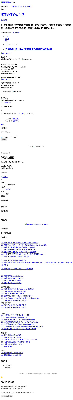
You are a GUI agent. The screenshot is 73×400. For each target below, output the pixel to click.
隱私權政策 (47, 373)
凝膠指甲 (16, 121)
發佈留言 (4, 139)
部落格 (7, 39)
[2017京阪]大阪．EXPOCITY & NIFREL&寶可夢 (17, 296)
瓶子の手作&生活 (13, 14)
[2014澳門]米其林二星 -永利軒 (11, 335)
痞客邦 (19, 113)
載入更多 (4, 128)
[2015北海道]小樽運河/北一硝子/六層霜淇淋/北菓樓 (18, 320)
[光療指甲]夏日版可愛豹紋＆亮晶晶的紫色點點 (28, 49)
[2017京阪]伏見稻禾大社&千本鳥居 (13, 294)
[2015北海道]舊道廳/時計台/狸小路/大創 (14, 317)
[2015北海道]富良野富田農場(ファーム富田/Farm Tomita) (19, 322)
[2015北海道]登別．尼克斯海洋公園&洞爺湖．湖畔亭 (18, 329)
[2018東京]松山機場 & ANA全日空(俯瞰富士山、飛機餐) (19, 243)
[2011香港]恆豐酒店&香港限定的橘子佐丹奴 (15, 342)
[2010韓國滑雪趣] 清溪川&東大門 (12, 353)
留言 (23, 113)
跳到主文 (4, 20)
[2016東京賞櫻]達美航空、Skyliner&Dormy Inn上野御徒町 (20, 263)
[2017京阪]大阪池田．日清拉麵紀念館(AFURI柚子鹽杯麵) (20, 298)
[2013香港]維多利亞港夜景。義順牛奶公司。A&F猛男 (19, 340)
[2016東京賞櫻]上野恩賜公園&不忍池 (13, 260)
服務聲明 (54, 373)
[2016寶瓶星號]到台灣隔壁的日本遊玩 (13, 307)
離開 (11, 396)
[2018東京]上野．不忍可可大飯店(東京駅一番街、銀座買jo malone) (23, 254)
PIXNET (22, 373)
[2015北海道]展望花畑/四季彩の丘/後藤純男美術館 (17, 324)
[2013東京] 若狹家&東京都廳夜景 (12, 278)
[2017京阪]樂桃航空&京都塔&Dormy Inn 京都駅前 (17, 289)
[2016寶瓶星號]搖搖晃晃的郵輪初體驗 (13, 305)
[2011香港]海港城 (6, 346)
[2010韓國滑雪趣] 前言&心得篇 (11, 355)
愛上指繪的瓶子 (6, 102)
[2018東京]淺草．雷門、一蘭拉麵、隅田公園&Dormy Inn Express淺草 (24, 245)
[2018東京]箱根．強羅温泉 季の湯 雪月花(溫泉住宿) (18, 249)
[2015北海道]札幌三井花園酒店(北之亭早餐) (15, 315)
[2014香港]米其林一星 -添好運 (11, 337)
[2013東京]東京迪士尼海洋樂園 (11, 283)
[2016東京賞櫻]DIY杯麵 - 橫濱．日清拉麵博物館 (17, 269)
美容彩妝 (16, 119)
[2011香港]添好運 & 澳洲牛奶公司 (12, 344)
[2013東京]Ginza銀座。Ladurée (11, 280)
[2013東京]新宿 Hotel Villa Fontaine (12, 276)
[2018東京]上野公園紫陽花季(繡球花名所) (15, 256)
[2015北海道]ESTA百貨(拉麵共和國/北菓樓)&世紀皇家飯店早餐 (22, 326)
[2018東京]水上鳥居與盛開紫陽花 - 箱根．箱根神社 (18, 247)
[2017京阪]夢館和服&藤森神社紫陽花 (13, 291)
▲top (2, 124)
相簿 (6, 36)
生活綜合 (16, 33)
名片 (6, 41)
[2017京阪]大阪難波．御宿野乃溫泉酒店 (14, 300)
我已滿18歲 (5, 396)
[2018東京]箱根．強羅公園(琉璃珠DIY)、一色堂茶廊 (18, 252)
